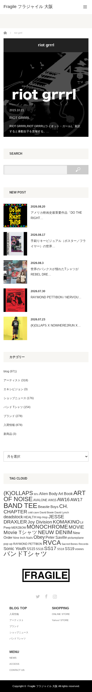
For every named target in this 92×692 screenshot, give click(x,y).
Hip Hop (42, 517)
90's (36, 494)
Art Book (65, 493)
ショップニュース (15, 398)
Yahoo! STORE (60, 620)
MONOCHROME (47, 527)
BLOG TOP (18, 608)
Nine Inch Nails (23, 537)
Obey (39, 537)
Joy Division (40, 521)
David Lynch (61, 512)
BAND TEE (20, 505)
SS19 (69, 549)
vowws (79, 549)
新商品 (8, 434)
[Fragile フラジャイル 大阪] (28, 6)
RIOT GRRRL (46, 94)
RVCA (52, 542)
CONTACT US (17, 670)
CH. (63, 506)
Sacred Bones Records (75, 544)
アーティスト (12, 380)
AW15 (52, 500)
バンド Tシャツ (13, 407)
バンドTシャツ (25, 553)
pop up (8, 544)
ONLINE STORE (61, 614)
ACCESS (14, 664)
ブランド (9, 416)
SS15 (31, 549)
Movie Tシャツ (20, 532)
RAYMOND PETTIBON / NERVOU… (56, 297)
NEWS (13, 658)
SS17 (50, 548)
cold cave (33, 512)
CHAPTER (15, 511)
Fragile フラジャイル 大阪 (43, 686)
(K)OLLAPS (18, 493)
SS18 (60, 549)
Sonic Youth (15, 548)
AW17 (76, 499)
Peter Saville (56, 537)
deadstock (13, 517)
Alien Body (48, 494)
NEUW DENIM (55, 532)
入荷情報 (9, 425)
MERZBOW (18, 527)
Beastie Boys (48, 507)
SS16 (39, 549)
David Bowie (47, 512)
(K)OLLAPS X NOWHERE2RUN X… (56, 325)
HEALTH (30, 517)
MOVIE (76, 527)
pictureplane (76, 537)
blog (6, 371)
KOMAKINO (66, 521)
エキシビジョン (13, 389)
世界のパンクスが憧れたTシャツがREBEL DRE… (55, 271)
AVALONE (40, 500)
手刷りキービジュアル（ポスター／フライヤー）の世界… (58, 243)
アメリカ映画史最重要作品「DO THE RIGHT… (56, 215)
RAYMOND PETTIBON (27, 544)
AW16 (63, 499)
